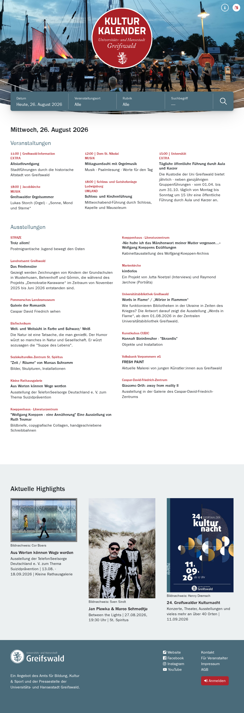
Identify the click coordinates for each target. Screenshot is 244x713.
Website (173, 652)
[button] (236, 7)
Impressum (210, 664)
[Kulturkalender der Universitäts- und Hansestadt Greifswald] (122, 38)
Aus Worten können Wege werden (41, 553)
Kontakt (207, 652)
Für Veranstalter (214, 658)
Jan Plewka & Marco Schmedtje (118, 609)
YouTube (174, 670)
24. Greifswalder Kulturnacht (193, 603)
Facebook (175, 658)
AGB (204, 670)
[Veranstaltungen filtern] (223, 101)
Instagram (175, 664)
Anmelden (217, 681)
